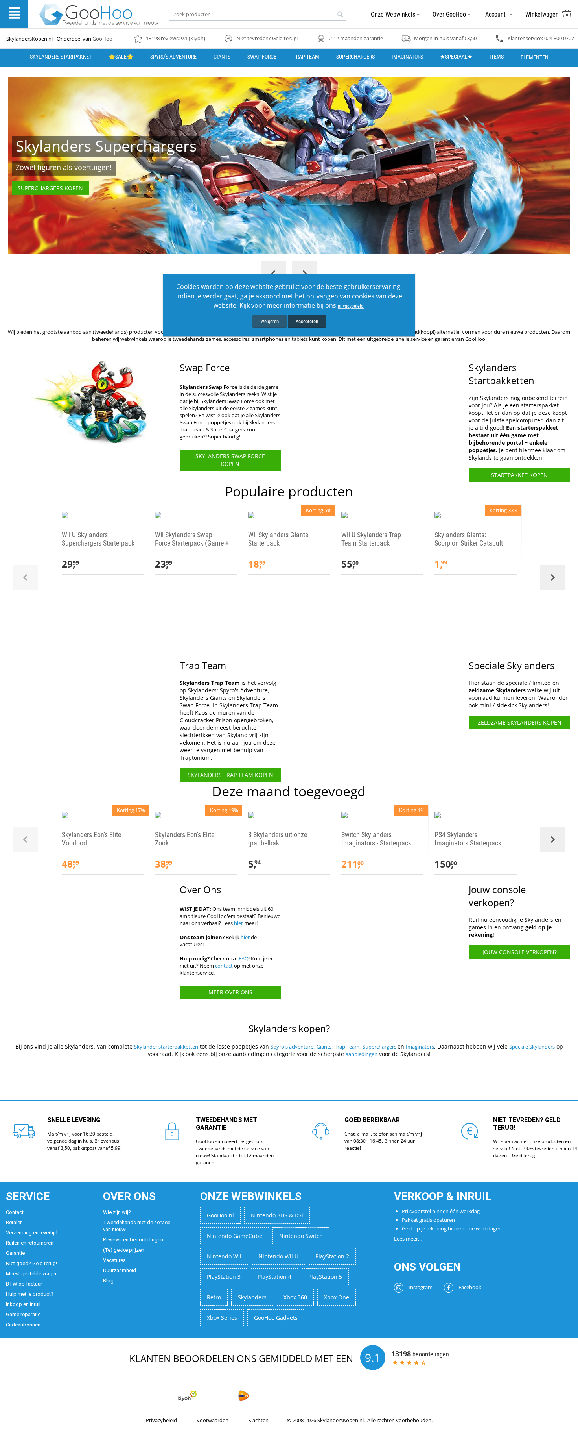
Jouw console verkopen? (519, 952)
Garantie (15, 1253)
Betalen (14, 1222)
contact (224, 965)
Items (497, 57)
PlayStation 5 (325, 1276)
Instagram (420, 1287)
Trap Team (306, 57)
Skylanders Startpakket (61, 57)
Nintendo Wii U (278, 1256)
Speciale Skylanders (532, 1046)
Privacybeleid (161, 1420)
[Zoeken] (340, 15)
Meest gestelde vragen (32, 1273)
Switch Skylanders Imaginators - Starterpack (376, 839)
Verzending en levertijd (31, 1233)
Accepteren (307, 321)
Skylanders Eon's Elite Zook (184, 839)
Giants (222, 57)
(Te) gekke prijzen (123, 1250)
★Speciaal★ (456, 57)
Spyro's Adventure (173, 57)
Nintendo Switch (301, 1235)
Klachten (258, 1420)
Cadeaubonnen (23, 1325)
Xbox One (336, 1297)
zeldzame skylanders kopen (519, 722)
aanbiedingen (361, 1054)
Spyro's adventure (292, 1046)
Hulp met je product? (29, 1294)
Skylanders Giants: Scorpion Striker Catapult (468, 539)
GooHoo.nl (220, 1215)
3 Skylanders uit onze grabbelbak (277, 839)
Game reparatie (23, 1314)
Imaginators (407, 57)
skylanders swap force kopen (230, 460)
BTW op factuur (24, 1284)
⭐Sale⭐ (121, 57)
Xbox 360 (295, 1297)
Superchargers (380, 1046)
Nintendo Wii (224, 1256)
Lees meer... (408, 1238)
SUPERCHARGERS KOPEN (50, 188)
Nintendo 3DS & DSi (277, 1215)
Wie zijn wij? (117, 1212)
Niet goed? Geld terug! (31, 1263)
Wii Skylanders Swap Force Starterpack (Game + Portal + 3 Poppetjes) (192, 543)
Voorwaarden (212, 1420)
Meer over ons (230, 992)
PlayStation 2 (332, 1256)
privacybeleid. (351, 306)
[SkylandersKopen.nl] (99, 14)
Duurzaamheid (119, 1270)
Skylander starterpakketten (166, 1046)
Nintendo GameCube (234, 1235)
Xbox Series (222, 1317)
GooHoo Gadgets (276, 1317)
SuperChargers (355, 57)
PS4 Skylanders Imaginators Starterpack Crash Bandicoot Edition (467, 843)
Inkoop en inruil (23, 1304)
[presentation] (25, 577)
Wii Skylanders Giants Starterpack (278, 539)
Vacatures (114, 1260)
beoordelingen (420, 1353)
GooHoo (102, 38)
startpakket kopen (519, 475)
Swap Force (261, 57)
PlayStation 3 (224, 1276)
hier (238, 923)
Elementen (535, 57)
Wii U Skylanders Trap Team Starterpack (371, 539)
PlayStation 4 (274, 1276)
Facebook (469, 1287)
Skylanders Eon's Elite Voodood (91, 839)
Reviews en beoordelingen (133, 1240)
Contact (15, 1212)
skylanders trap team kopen (230, 775)
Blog (108, 1281)
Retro (214, 1297)
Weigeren (269, 321)
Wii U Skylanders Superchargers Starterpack (98, 539)
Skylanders (252, 1297)
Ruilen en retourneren (29, 1243)
